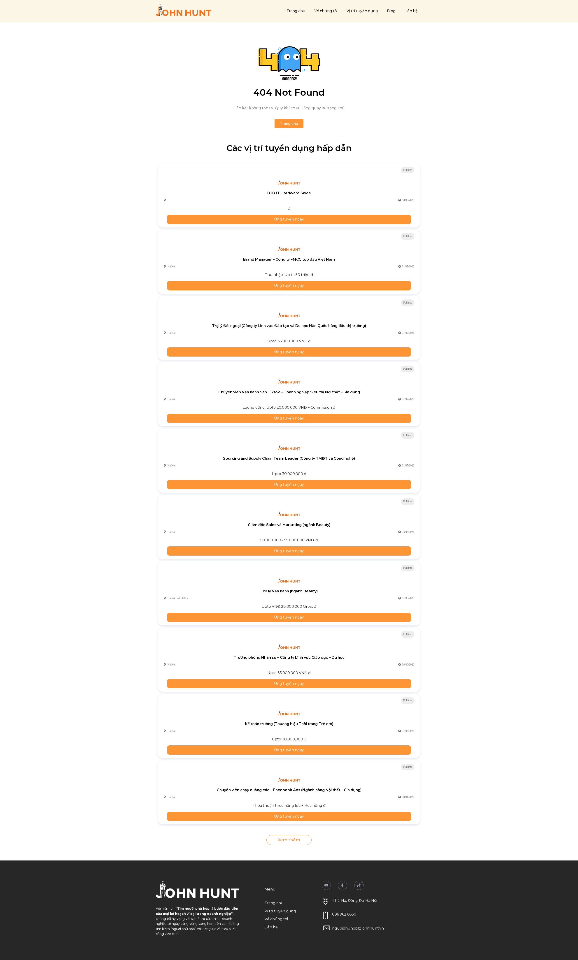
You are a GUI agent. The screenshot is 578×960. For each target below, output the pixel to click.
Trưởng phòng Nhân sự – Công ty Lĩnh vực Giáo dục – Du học (289, 657)
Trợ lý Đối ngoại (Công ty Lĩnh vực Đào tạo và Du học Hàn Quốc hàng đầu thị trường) (289, 326)
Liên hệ (411, 11)
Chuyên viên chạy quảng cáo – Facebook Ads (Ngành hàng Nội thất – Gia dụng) (289, 790)
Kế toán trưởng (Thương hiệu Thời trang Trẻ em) (289, 724)
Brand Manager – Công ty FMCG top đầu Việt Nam (289, 259)
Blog (391, 11)
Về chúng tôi (326, 11)
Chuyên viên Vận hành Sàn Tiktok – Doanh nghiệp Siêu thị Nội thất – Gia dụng (289, 392)
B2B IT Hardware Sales (289, 193)
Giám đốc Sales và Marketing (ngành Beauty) (289, 525)
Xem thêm (289, 839)
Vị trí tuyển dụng (362, 11)
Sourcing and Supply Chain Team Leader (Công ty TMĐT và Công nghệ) (289, 458)
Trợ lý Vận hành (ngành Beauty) (289, 591)
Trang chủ (296, 11)
